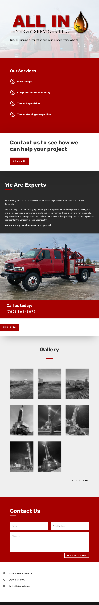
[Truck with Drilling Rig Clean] (21, 435)
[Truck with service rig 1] (21, 471)
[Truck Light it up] (49, 471)
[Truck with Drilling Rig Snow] (77, 435)
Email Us (9, 327)
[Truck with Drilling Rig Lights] (49, 435)
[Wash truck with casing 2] (49, 398)
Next (85, 480)
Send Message (77, 555)
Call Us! (19, 161)
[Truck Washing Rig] (77, 398)
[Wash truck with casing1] (21, 398)
